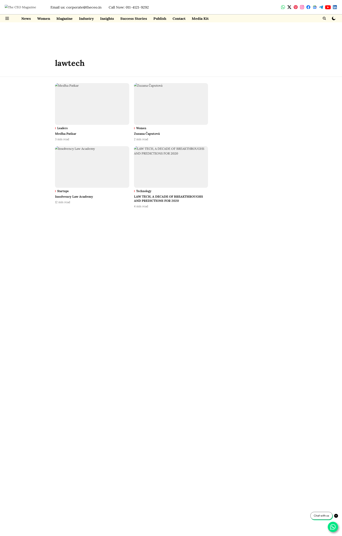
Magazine (64, 18)
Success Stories (133, 18)
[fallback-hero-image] (92, 104)
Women (43, 18)
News (26, 18)
